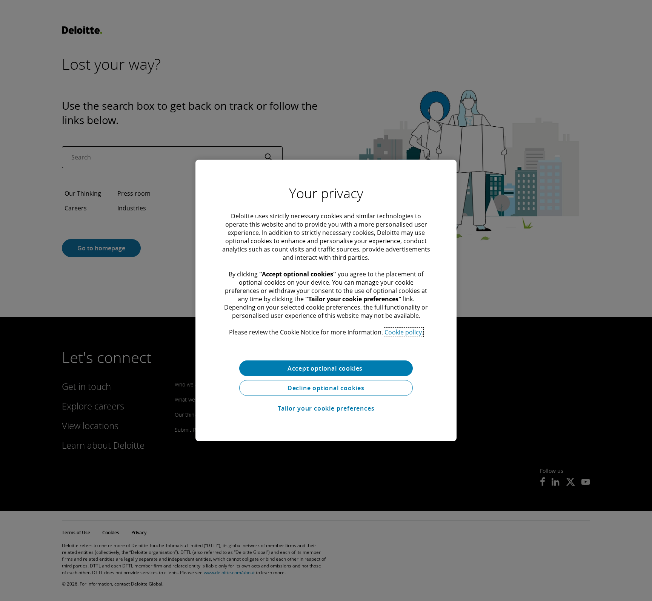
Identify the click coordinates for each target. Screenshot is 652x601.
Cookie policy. (403, 332)
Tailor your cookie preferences (326, 408)
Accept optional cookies (326, 368)
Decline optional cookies (326, 388)
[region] (326, 300)
